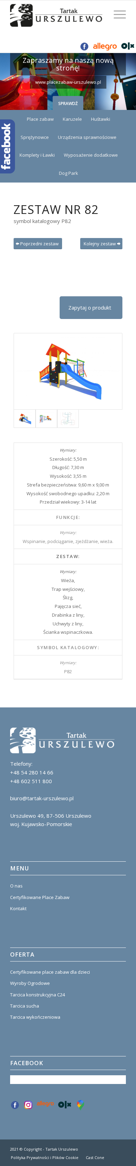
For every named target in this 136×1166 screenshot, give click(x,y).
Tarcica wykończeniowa (35, 1017)
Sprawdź (68, 103)
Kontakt (18, 908)
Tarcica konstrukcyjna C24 (37, 995)
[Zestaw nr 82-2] (46, 418)
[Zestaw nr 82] (68, 371)
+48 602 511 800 (31, 781)
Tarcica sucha (24, 1006)
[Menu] (116, 14)
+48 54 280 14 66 (31, 772)
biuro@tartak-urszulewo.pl (42, 798)
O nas (16, 886)
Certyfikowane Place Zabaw (39, 897)
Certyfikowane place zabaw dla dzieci (50, 972)
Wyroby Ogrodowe (30, 983)
